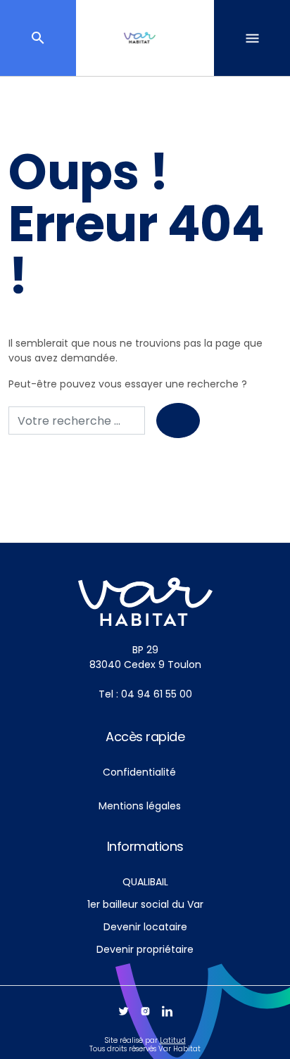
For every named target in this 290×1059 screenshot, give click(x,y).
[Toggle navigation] (252, 38)
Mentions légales (140, 806)
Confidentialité (139, 772)
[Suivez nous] (123, 1011)
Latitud (173, 1040)
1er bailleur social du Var (145, 904)
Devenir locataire (145, 927)
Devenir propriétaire (145, 949)
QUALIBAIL (145, 882)
